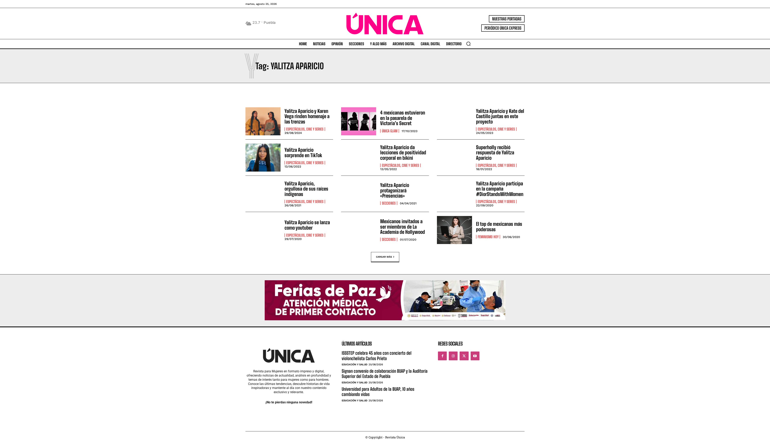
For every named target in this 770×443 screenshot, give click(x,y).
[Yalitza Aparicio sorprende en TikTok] (263, 158)
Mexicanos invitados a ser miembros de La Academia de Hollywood (402, 226)
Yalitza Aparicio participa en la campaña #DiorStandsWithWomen (499, 189)
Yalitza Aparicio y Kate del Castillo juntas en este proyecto (500, 116)
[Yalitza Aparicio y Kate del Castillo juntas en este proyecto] (454, 121)
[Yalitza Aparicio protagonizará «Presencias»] (358, 194)
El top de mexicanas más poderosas (499, 226)
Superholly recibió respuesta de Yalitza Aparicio (495, 152)
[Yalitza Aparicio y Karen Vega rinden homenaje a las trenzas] (263, 121)
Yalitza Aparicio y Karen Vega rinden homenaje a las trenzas (307, 116)
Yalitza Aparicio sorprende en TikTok (303, 152)
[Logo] (385, 23)
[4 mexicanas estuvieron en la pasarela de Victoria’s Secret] (358, 121)
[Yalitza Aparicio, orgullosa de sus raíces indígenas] (263, 194)
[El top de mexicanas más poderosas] (454, 230)
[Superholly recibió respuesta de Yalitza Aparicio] (454, 158)
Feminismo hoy (488, 237)
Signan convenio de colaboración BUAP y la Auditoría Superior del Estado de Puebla (385, 373)
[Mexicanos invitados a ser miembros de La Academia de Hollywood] (358, 230)
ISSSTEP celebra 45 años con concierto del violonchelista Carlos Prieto (376, 355)
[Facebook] (442, 356)
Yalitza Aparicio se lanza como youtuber (307, 224)
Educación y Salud (354, 364)
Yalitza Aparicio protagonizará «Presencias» (394, 190)
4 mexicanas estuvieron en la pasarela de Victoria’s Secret (402, 118)
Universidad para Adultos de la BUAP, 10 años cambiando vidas (378, 391)
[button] (468, 43)
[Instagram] (453, 356)
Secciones (389, 203)
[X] (464, 356)
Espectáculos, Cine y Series (304, 129)
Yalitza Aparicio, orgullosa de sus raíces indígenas (306, 189)
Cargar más (384, 256)
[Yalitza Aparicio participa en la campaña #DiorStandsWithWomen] (454, 194)
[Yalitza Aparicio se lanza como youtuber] (263, 230)
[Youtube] (475, 356)
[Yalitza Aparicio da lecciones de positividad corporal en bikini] (358, 158)
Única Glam (389, 131)
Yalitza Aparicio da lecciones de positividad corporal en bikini (403, 152)
